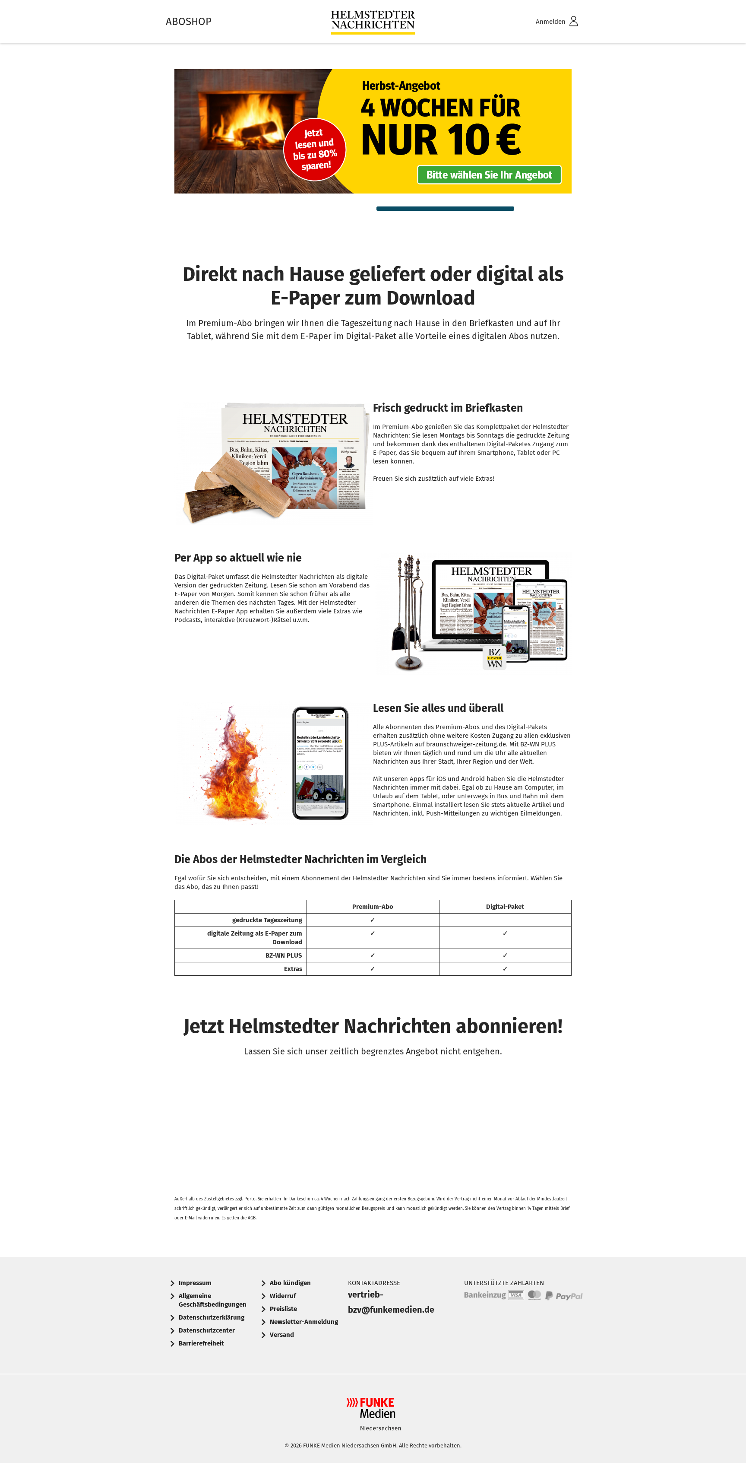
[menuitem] (545, 22)
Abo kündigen (290, 1283)
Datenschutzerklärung (211, 1317)
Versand (282, 1335)
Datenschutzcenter (207, 1330)
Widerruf (283, 1296)
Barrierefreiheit (201, 1343)
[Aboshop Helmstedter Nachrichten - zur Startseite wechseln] (373, 21)
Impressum (195, 1283)
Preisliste (283, 1309)
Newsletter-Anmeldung (304, 1322)
